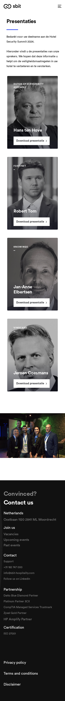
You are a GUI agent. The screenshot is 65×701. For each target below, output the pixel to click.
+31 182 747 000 (13, 567)
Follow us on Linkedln (17, 579)
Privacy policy (15, 662)
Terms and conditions (21, 673)
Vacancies (11, 534)
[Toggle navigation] (59, 6)
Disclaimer (12, 684)
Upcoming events (16, 539)
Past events (12, 545)
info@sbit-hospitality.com (19, 573)
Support (9, 561)
